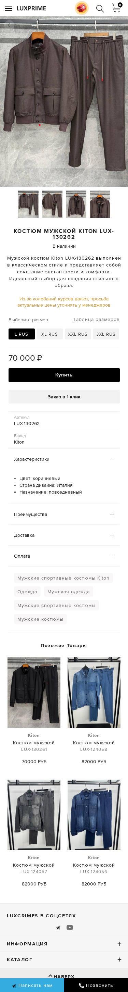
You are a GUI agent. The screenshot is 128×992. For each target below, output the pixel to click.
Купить (64, 374)
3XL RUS (106, 334)
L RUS (21, 334)
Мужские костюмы (40, 619)
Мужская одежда (68, 591)
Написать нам (35, 985)
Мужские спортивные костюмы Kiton (63, 578)
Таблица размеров (96, 319)
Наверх (64, 976)
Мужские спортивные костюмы (56, 605)
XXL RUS (78, 334)
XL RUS (49, 334)
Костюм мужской (34, 742)
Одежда (27, 591)
